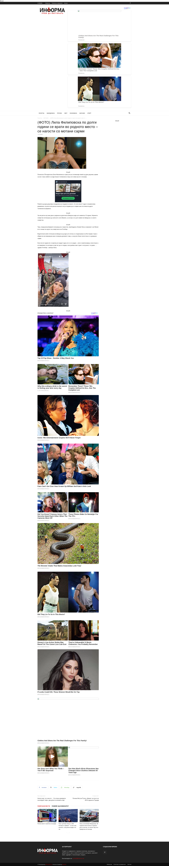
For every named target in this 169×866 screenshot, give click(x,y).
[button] (129, 113)
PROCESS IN (49, 864)
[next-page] (69, 833)
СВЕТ (65, 113)
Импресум (47, 3)
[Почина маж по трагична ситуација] (47, 815)
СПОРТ (89, 113)
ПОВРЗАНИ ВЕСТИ (43, 806)
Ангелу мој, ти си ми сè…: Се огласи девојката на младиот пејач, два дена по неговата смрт (51, 799)
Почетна (39, 118)
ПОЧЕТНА (41, 113)
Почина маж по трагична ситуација (46, 823)
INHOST (64, 864)
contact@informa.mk (78, 858)
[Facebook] (130, 3)
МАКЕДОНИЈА (51, 113)
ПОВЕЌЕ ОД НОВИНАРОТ (60, 806)
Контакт (66, 3)
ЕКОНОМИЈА (73, 113)
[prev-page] (66, 833)
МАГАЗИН (82, 113)
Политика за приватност (57, 3)
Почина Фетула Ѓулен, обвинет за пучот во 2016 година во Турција (86, 799)
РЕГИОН (59, 113)
